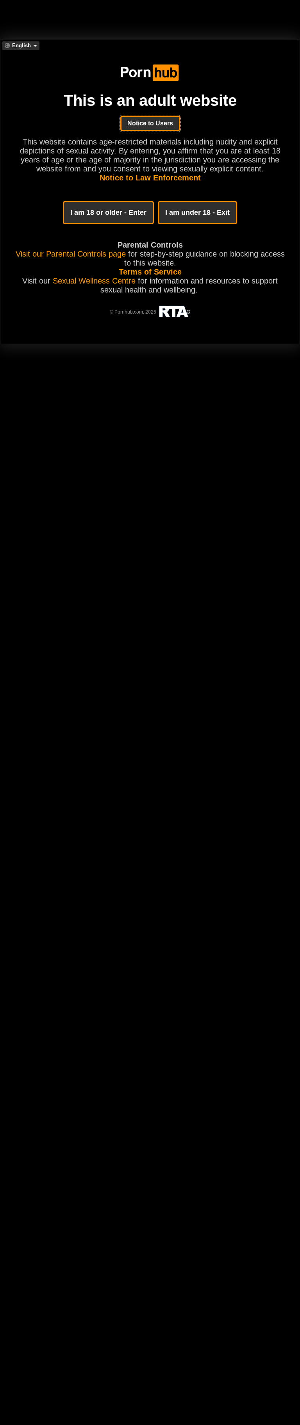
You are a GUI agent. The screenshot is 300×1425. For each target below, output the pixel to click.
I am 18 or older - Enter (108, 212)
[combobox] (20, 45)
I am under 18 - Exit (197, 212)
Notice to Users (150, 123)
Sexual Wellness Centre (94, 280)
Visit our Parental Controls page (71, 254)
